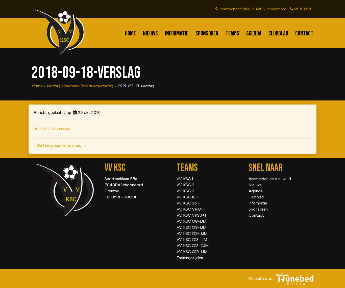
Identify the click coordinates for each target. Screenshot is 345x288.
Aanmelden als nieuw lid (270, 178)
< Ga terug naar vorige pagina (60, 145)
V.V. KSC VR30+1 (191, 215)
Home (130, 33)
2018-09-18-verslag (52, 129)
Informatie (176, 33)
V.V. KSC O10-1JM (192, 233)
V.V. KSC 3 (185, 191)
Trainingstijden (190, 257)
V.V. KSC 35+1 (189, 203)
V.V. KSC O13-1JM (192, 239)
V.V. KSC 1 (185, 178)
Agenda (253, 33)
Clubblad (278, 33)
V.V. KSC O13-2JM (193, 245)
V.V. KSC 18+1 (188, 197)
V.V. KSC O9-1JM (191, 227)
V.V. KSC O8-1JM (191, 221)
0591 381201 (303, 9)
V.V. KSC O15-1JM (192, 251)
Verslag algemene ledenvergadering (79, 86)
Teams (232, 33)
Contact (304, 33)
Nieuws (150, 33)
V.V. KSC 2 (185, 184)
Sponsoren (206, 33)
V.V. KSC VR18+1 (191, 209)
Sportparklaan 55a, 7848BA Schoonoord (251, 9)
